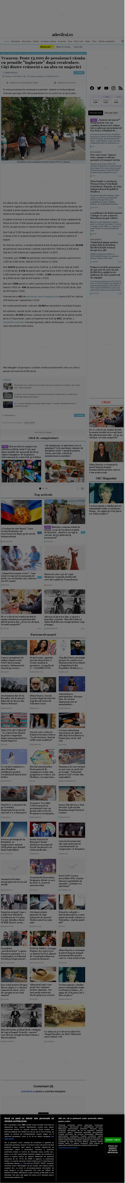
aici (21, 1163)
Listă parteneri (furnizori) (68, 1148)
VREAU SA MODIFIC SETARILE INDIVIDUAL (113, 1149)
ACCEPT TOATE (113, 1140)
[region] (62, 1148)
